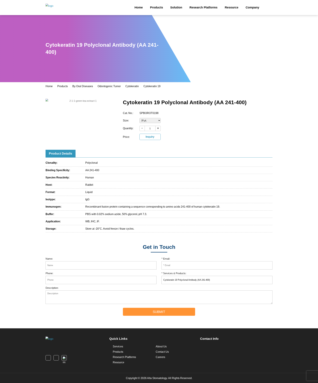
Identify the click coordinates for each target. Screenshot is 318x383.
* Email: (165, 258)
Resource (231, 7)
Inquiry (150, 136)
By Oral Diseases (82, 86)
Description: (52, 287)
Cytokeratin (132, 86)
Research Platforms (203, 7)
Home (138, 7)
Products (156, 7)
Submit (159, 312)
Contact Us (162, 351)
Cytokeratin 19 (151, 86)
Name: (49, 258)
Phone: (49, 273)
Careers (160, 357)
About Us (161, 346)
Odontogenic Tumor (109, 86)
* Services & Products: (173, 273)
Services (117, 346)
